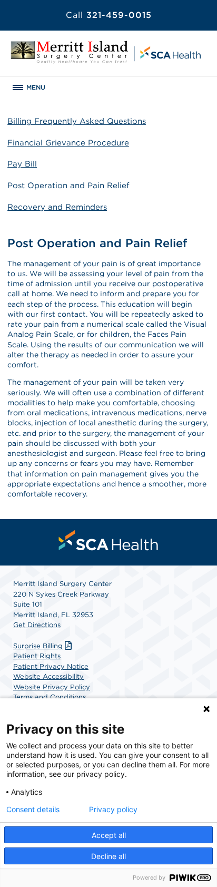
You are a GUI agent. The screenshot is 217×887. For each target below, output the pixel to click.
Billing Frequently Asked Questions (76, 121)
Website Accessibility (48, 676)
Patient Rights (37, 656)
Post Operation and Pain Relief (68, 185)
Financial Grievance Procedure (68, 143)
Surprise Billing (38, 646)
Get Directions (37, 625)
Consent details (33, 809)
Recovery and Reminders (57, 207)
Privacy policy (113, 809)
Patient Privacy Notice (50, 666)
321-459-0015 (109, 15)
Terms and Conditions (49, 697)
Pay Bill (22, 164)
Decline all (108, 856)
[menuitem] (108, 540)
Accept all (109, 835)
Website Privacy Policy (51, 687)
